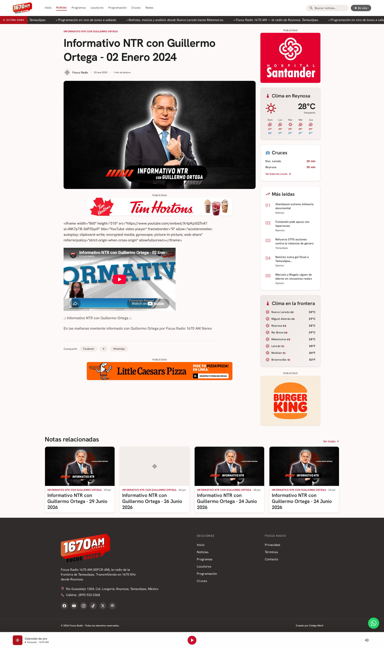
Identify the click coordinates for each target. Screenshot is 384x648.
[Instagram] (83, 605)
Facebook (88, 348)
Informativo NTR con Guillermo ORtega (91, 31)
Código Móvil (316, 625)
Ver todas (329, 441)
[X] (102, 605)
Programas (79, 7)
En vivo (362, 8)
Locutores (97, 7)
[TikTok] (93, 605)
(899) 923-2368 (89, 595)
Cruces (136, 7)
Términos (271, 552)
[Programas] (112, 605)
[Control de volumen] (366, 640)
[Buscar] (311, 8)
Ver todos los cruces (276, 174)
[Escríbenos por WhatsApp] (373, 623)
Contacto (271, 559)
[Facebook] (64, 605)
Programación (117, 7)
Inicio (48, 7)
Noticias (61, 7)
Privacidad (272, 545)
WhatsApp (119, 348)
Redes (150, 7)
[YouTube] (74, 605)
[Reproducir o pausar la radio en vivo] (192, 640)
